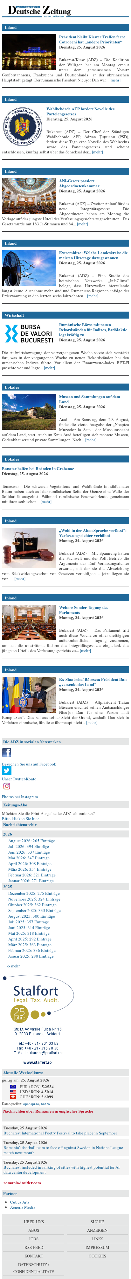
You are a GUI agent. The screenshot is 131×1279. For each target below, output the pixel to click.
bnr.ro (45, 1103)
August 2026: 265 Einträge (31, 840)
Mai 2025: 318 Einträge (29, 933)
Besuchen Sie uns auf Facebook (29, 764)
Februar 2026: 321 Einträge (32, 874)
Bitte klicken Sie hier (20, 818)
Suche (97, 1221)
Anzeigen (97, 1230)
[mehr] (114, 80)
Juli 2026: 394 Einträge (28, 846)
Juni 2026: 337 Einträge (29, 852)
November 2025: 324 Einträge (34, 898)
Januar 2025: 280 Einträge (31, 956)
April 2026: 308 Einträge (30, 863)
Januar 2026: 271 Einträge (31, 880)
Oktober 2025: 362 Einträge (32, 904)
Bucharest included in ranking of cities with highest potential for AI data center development (61, 1169)
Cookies (97, 1256)
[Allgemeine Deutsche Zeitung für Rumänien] (45, 11)
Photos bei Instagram (20, 796)
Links (97, 1239)
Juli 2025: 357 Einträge (28, 921)
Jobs (33, 1239)
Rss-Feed (33, 1247)
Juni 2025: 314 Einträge (29, 927)
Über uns (34, 1221)
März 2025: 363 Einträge (30, 944)
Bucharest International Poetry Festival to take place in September (60, 1133)
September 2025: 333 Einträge (34, 910)
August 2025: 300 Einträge (31, 916)
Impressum (97, 1247)
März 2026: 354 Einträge (30, 869)
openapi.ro (31, 1103)
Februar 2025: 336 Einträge (32, 950)
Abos (33, 1230)
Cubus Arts (19, 1202)
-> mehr (13, 966)
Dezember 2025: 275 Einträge (34, 893)
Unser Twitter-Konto (19, 779)
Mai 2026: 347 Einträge (29, 857)
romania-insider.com (22, 1182)
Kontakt (33, 1256)
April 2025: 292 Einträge (30, 938)
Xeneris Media (22, 1207)
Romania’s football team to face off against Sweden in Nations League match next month (63, 1150)
